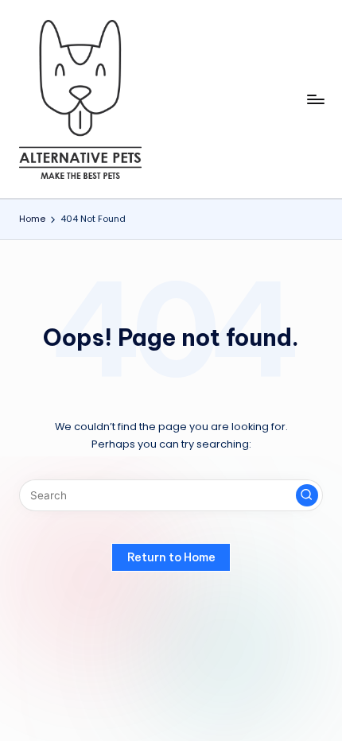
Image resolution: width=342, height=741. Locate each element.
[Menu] (315, 99)
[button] (307, 495)
